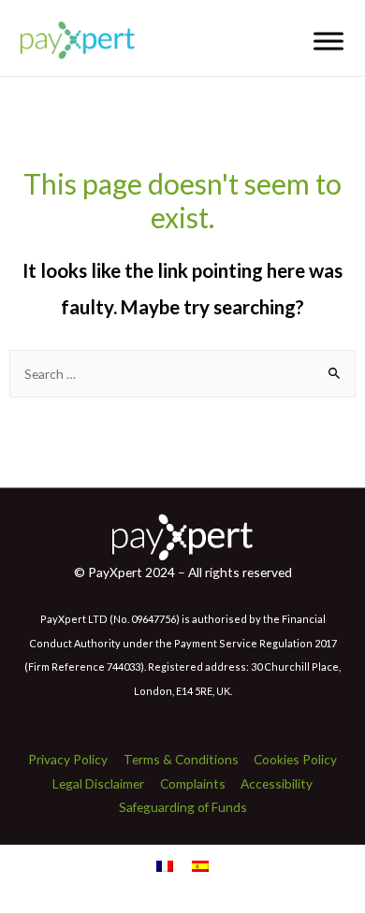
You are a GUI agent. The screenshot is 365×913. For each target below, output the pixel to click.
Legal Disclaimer (98, 783)
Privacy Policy (68, 759)
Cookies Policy (295, 759)
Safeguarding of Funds (183, 807)
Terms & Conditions (181, 759)
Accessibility (277, 783)
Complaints (193, 783)
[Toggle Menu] (328, 41)
